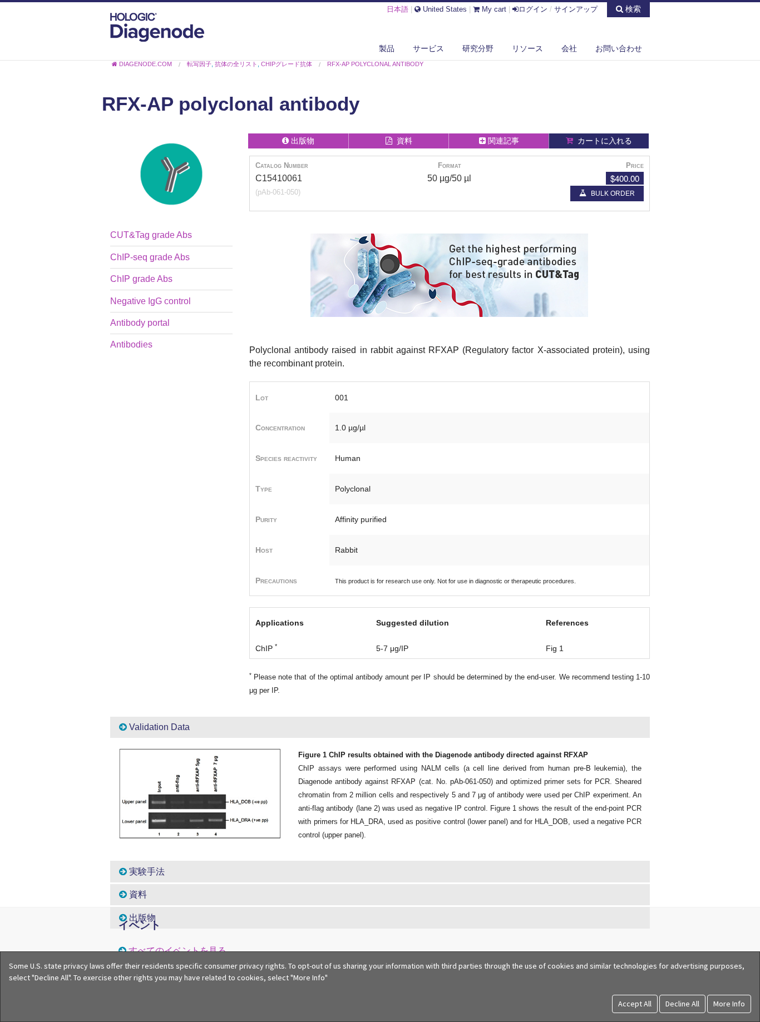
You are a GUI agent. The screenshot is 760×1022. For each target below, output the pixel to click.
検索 (632, 8)
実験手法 (146, 871)
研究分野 (477, 48)
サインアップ (576, 9)
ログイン (533, 9)
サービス (428, 48)
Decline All (682, 1004)
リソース (527, 48)
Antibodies (131, 344)
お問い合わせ (618, 48)
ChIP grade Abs (141, 279)
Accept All (635, 1004)
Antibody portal (140, 323)
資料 (137, 894)
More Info (729, 1004)
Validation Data (158, 727)
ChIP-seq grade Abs (150, 257)
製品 (386, 48)
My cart (493, 9)
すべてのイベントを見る (177, 950)
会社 (569, 48)
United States (444, 9)
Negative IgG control (150, 301)
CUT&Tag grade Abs (151, 235)
